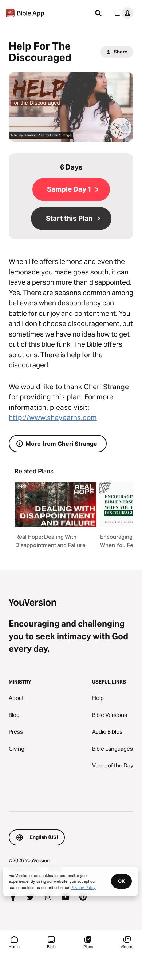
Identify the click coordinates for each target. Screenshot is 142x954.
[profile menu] (122, 13)
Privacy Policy (83, 887)
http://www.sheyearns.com (53, 417)
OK (121, 881)
